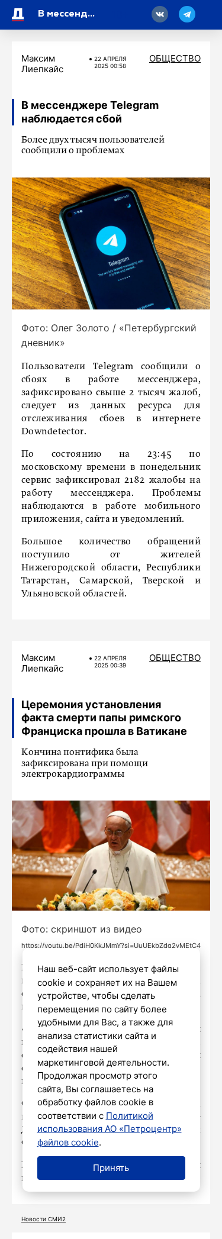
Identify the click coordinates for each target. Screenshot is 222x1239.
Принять (111, 1167)
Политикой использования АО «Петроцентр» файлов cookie (109, 1129)
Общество (175, 58)
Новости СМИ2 (43, 1218)
